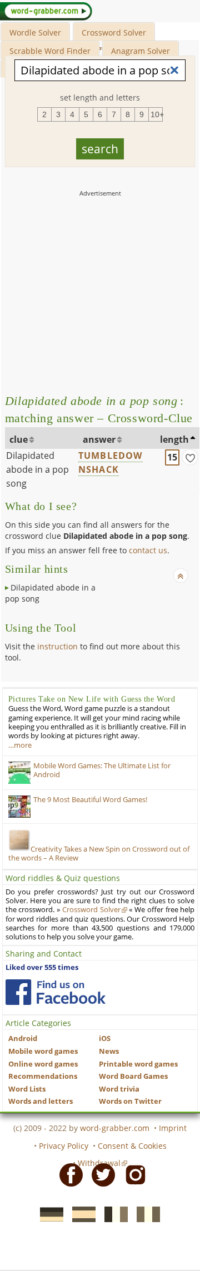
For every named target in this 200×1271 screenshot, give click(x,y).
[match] (190, 457)
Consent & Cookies (132, 1145)
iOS (105, 1038)
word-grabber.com (114, 1128)
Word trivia (119, 1089)
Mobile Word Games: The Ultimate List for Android (102, 770)
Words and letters (40, 1101)
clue (18, 439)
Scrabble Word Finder (50, 51)
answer (99, 439)
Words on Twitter (130, 1101)
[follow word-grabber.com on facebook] (56, 992)
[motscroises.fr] (113, 1213)
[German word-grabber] (48, 1213)
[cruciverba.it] (145, 1213)
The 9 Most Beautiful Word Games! (90, 799)
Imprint (173, 1128)
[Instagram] (132, 1174)
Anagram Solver (140, 51)
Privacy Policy (63, 1145)
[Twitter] (100, 1174)
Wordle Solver (35, 32)
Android (22, 1038)
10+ (157, 114)
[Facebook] (68, 1174)
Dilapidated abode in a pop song (37, 469)
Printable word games (138, 1064)
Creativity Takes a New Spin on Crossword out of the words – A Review (98, 853)
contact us (148, 550)
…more (20, 745)
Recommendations (42, 1076)
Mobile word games (43, 1051)
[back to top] (180, 575)
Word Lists (27, 1089)
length (174, 439)
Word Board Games (133, 1076)
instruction (57, 646)
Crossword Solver (114, 32)
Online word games (43, 1064)
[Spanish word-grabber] (81, 1213)
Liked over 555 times (42, 967)
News (109, 1051)
